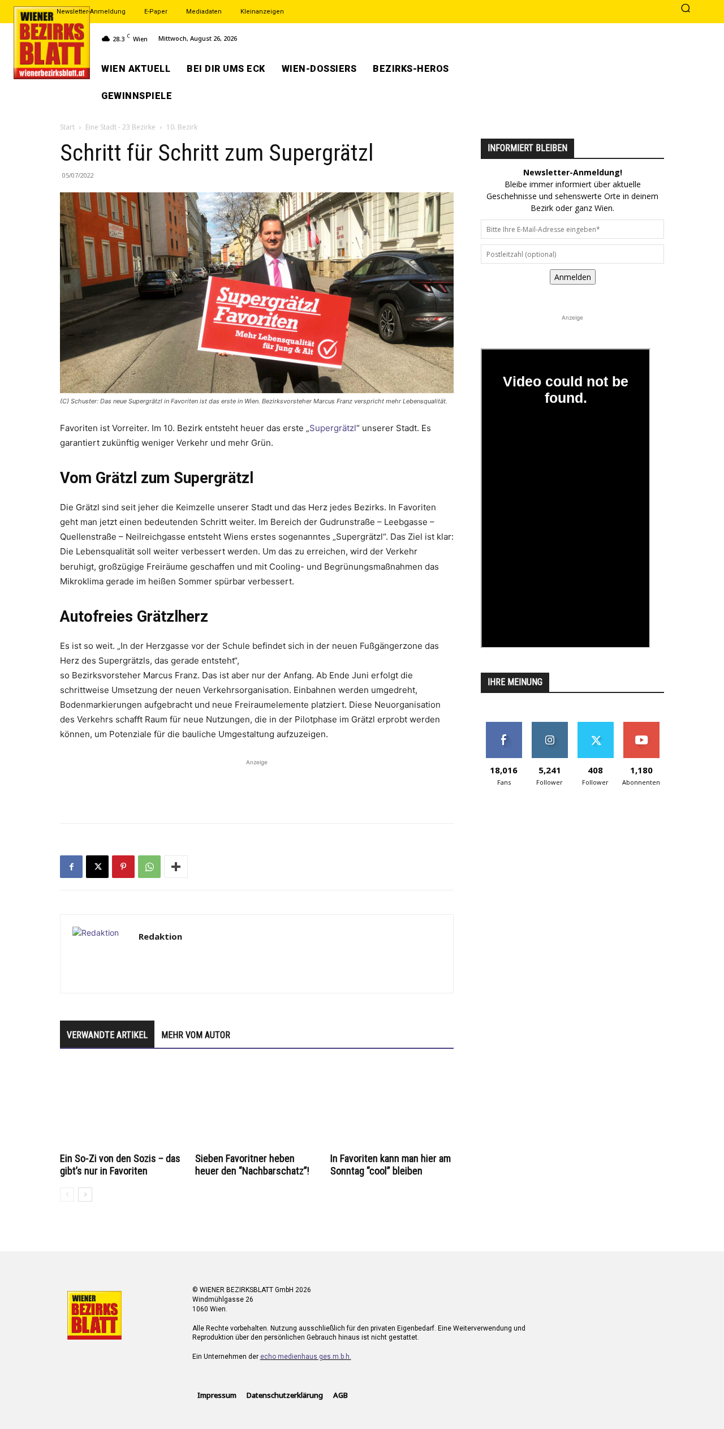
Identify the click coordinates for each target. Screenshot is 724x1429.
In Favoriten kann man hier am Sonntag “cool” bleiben (390, 1164)
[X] (97, 866)
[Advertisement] (256, 785)
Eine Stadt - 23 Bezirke (120, 127)
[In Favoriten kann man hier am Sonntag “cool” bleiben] (392, 1106)
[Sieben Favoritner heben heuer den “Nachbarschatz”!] (256, 1106)
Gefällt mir (503, 726)
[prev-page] (67, 1194)
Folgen (549, 726)
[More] (176, 866)
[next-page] (85, 1194)
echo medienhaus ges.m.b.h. (305, 1357)
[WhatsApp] (149, 866)
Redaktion (160, 936)
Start (67, 127)
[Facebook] (71, 866)
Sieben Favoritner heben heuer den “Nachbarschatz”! (252, 1164)
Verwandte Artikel (107, 1035)
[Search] (685, 9)
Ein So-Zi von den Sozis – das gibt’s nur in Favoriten (120, 1164)
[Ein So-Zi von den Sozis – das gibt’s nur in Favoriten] (121, 1106)
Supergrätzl (332, 428)
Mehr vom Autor (195, 1035)
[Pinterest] (123, 866)
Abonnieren (641, 726)
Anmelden (572, 277)
